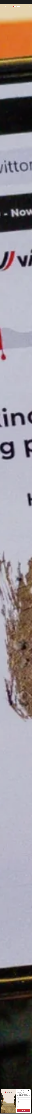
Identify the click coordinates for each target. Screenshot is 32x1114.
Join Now (23, 1110)
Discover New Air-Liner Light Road (16, 2)
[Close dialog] (30, 1089)
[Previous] (1, 2)
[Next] (30, 2)
